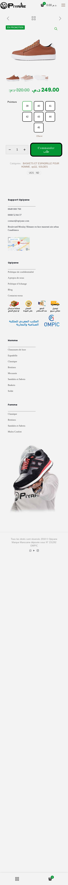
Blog (10, 289)
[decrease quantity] (10, 149)
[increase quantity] (24, 149)
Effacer (39, 136)
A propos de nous (16, 278)
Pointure (12, 102)
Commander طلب (46, 149)
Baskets (11, 385)
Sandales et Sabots (16, 379)
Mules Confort (15, 431)
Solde (10, 391)
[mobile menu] (63, 5)
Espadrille (12, 355)
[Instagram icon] (37, 550)
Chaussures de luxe (17, 349)
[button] (56, 28)
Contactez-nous (15, 295)
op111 (34, 166)
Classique (12, 361)
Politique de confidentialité (21, 272)
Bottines (12, 367)
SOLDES (43, 166)
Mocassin (12, 373)
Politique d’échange (17, 283)
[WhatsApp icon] (30, 550)
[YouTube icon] (34, 550)
